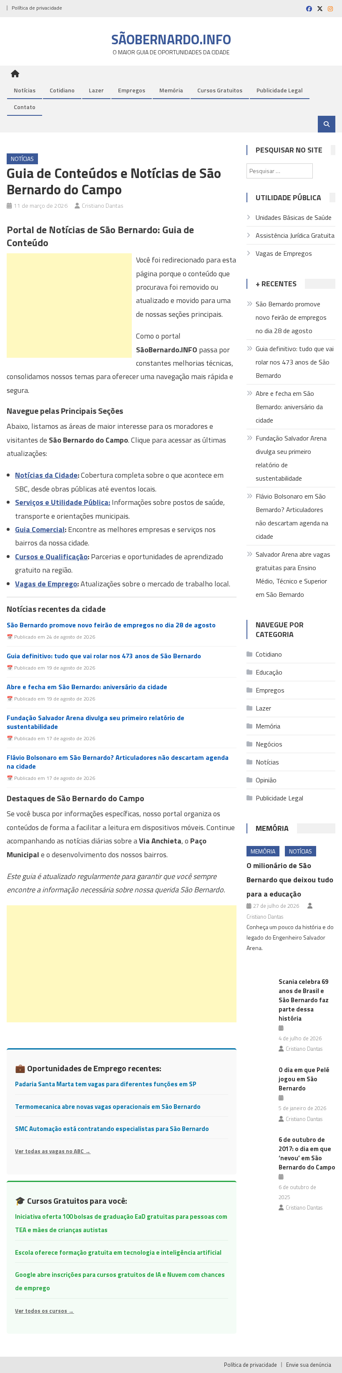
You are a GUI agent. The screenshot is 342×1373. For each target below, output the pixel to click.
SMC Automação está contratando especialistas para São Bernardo (112, 1129)
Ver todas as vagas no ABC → (53, 1151)
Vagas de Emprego (46, 583)
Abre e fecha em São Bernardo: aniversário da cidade (87, 687)
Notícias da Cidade (46, 475)
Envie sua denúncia (308, 1364)
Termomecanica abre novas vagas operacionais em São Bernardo (108, 1106)
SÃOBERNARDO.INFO (171, 39)
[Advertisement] (69, 305)
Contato (24, 106)
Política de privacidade (37, 8)
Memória (171, 90)
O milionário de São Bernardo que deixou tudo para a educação (289, 879)
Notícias (24, 90)
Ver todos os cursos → (44, 1311)
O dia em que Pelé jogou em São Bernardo (304, 1079)
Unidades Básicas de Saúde (294, 217)
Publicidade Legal (279, 90)
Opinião (266, 780)
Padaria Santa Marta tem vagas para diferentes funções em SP (105, 1084)
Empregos (131, 90)
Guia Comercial (40, 529)
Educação (269, 672)
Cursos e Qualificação (51, 556)
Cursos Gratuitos (219, 90)
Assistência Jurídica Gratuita (295, 235)
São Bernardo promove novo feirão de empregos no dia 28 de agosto (111, 625)
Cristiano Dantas (102, 205)
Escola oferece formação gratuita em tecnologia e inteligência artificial (118, 1252)
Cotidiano (62, 90)
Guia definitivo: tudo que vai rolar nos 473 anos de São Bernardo (104, 656)
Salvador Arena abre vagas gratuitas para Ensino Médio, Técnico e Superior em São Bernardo (293, 574)
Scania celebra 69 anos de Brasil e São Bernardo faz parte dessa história (304, 1000)
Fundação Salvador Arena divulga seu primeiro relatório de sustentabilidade (95, 722)
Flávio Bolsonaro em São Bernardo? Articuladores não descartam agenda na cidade (118, 762)
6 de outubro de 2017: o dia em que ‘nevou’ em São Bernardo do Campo (307, 1153)
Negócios (269, 744)
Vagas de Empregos (284, 253)
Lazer (96, 90)
